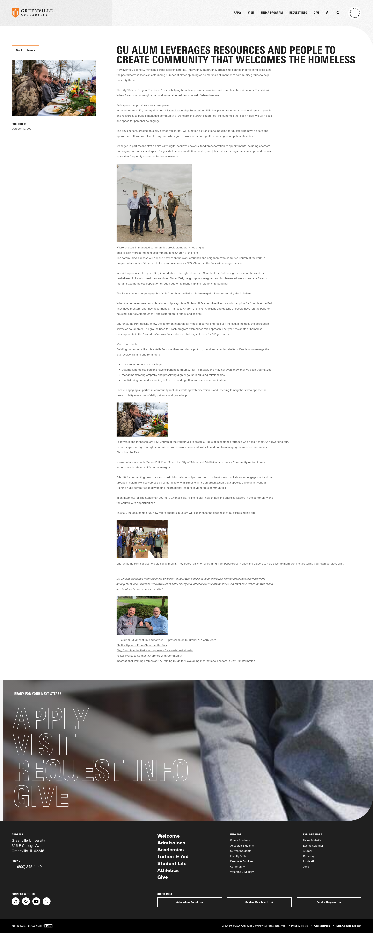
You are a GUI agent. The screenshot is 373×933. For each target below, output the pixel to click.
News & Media (312, 840)
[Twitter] (47, 901)
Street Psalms (194, 482)
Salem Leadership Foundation (185, 110)
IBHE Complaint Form (348, 925)
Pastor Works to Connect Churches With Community (149, 655)
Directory (309, 856)
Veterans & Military (242, 871)
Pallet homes (226, 115)
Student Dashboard (256, 902)
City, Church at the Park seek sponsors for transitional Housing (155, 650)
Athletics (168, 870)
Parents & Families (241, 861)
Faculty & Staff (239, 856)
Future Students (240, 840)
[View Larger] (54, 119)
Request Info (298, 12)
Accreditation (322, 925)
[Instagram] (16, 901)
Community (237, 866)
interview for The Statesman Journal (145, 497)
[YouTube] (36, 901)
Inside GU (309, 861)
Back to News (25, 50)
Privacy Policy (299, 925)
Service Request (326, 902)
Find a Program (272, 12)
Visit (251, 12)
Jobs (306, 866)
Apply (237, 12)
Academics (170, 849)
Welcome (168, 836)
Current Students (240, 850)
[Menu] (354, 13)
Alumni (307, 850)
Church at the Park (250, 258)
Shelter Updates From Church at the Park (142, 645)
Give (316, 12)
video (125, 273)
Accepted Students (242, 845)
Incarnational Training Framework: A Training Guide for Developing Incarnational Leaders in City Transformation (186, 660)
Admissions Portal (187, 902)
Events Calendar (313, 845)
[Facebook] (26, 901)
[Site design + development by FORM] (32, 926)
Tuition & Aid (173, 856)
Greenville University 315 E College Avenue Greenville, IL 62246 (29, 845)
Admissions (171, 843)
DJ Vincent (149, 69)
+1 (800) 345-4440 (27, 866)
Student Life (171, 863)
